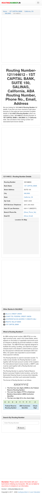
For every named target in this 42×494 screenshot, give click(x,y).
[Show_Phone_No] (30, 212)
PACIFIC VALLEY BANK (13, 322)
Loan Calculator (35, 492)
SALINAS (8, 13)
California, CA (28, 11)
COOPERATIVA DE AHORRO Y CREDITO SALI (21, 319)
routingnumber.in (23, 492)
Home (5, 11)
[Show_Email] (28, 216)
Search (21, 428)
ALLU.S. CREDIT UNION (14, 314)
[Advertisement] (21, 40)
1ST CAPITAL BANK (15, 11)
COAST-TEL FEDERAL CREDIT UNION (18, 316)
